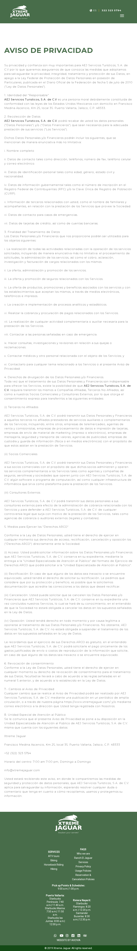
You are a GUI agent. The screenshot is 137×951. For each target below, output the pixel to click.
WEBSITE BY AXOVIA (68, 940)
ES (95, 10)
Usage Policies (83, 870)
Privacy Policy (83, 866)
